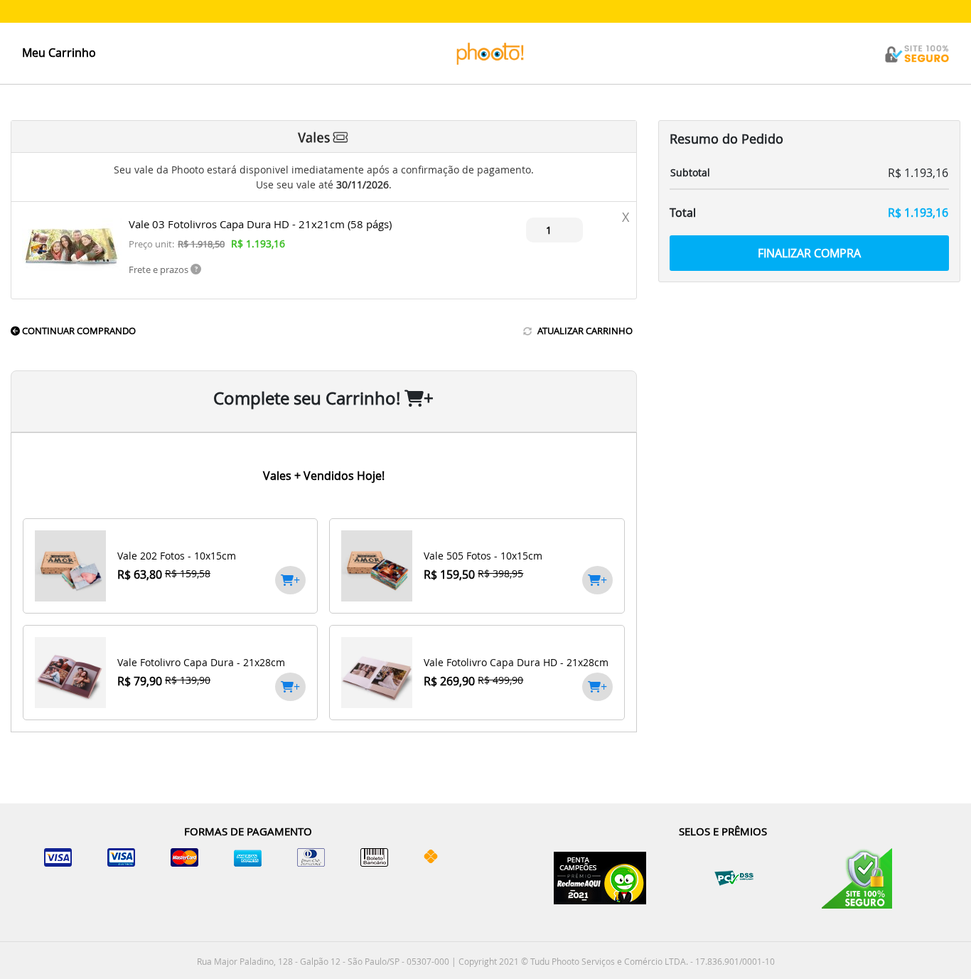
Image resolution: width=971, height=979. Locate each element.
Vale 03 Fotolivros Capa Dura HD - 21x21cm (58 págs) (260, 224)
